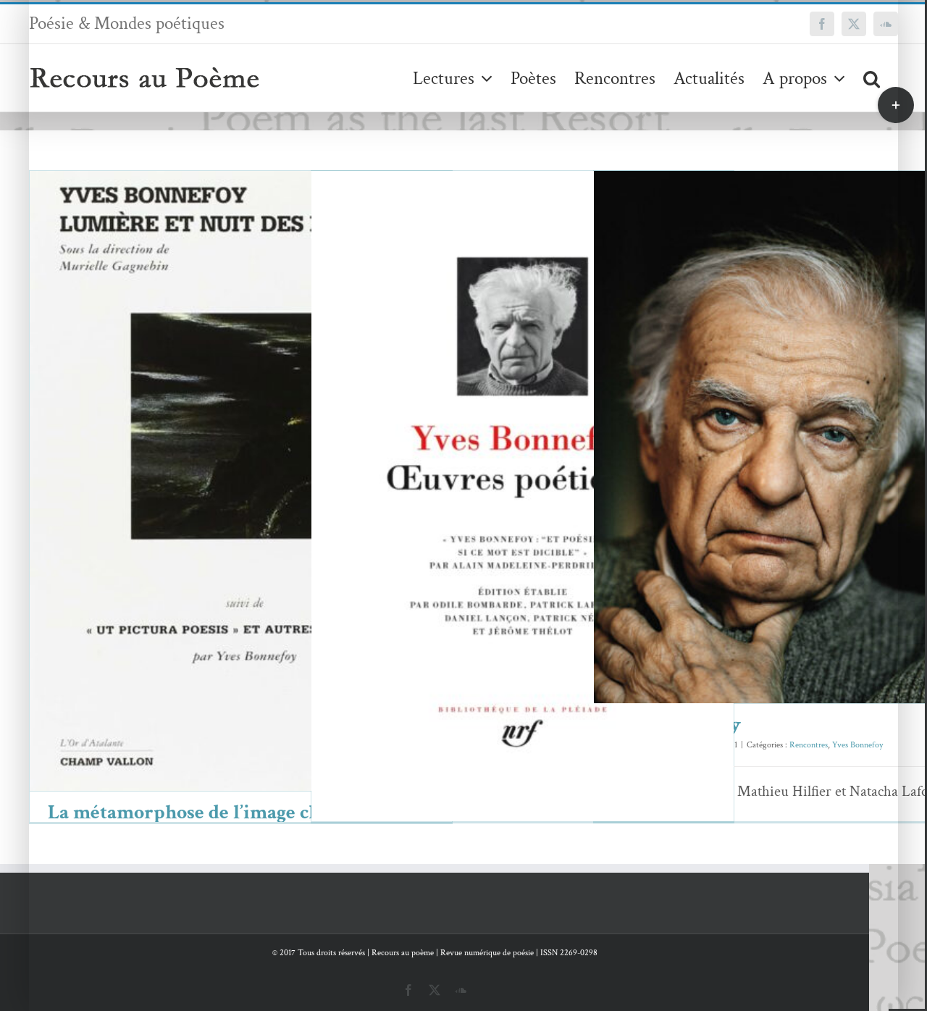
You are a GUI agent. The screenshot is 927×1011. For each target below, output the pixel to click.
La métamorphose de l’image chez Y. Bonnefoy (219, 458)
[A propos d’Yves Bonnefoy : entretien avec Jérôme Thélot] (522, 507)
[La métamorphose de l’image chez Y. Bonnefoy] (241, 481)
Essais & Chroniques (213, 511)
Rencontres (777, 467)
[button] (871, 78)
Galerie (261, 458)
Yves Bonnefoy (277, 511)
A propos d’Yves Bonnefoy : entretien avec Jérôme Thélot (501, 484)
